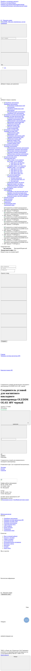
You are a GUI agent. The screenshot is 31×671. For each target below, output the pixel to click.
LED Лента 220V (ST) (17, 173)
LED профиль (8, 190)
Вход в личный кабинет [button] (10, 536)
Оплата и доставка (6, 3)
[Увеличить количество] (14, 446)
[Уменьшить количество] (14, 431)
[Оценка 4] (14, 320)
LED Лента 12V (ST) (16, 170)
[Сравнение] (14, 76)
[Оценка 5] (14, 333)
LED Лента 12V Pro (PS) (17, 163)
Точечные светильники (10, 146)
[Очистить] (14, 45)
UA (5, 67)
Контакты (20, 6)
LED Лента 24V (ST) (16, 172)
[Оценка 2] (14, 294)
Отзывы (25, 6)
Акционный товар (9, 205)
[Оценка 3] (14, 307)
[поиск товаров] (14, 30)
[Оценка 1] (14, 280)
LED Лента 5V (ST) (16, 169)
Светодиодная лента (9, 158)
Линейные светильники (11, 104)
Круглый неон (15, 181)
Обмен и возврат (8, 539)
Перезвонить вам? (5, 594)
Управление (7, 202)
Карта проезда (5, 655)
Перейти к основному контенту (10, 1)
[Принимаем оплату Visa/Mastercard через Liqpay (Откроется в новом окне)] (15, 499)
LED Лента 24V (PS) (16, 164)
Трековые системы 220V (11, 131)
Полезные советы (12, 6)
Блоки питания (8, 199)
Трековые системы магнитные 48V (14, 116)
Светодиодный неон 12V (18, 179)
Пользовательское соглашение (12, 542)
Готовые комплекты (16, 178)
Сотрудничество (9, 4)
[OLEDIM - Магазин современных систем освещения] (9, 481)
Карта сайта (7, 548)
